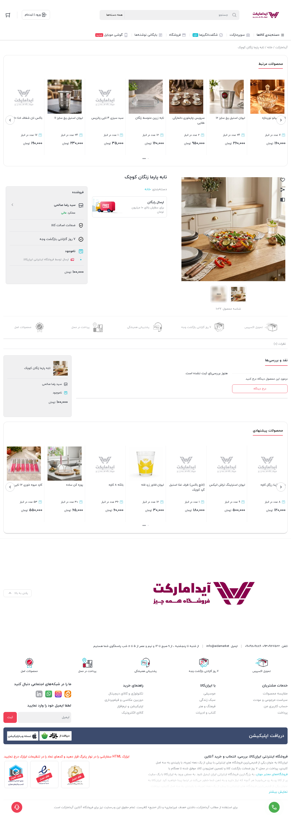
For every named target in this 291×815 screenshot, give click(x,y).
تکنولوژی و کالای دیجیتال (125, 693)
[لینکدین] (39, 694)
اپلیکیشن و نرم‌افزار (130, 706)
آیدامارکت (281, 47)
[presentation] (281, 120)
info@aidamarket (217, 646)
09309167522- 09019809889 (262, 646)
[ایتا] (67, 694)
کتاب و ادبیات (206, 713)
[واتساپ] (48, 694)
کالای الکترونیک (132, 713)
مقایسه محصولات (275, 693)
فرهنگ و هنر (207, 706)
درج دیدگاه (259, 389)
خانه (269, 47)
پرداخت (283, 713)
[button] (148, 158)
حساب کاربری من (276, 706)
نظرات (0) (280, 344)
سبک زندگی (207, 700)
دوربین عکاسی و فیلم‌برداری (124, 700)
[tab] (280, 344)
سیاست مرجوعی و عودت (270, 700)
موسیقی (209, 693)
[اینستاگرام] (58, 694)
